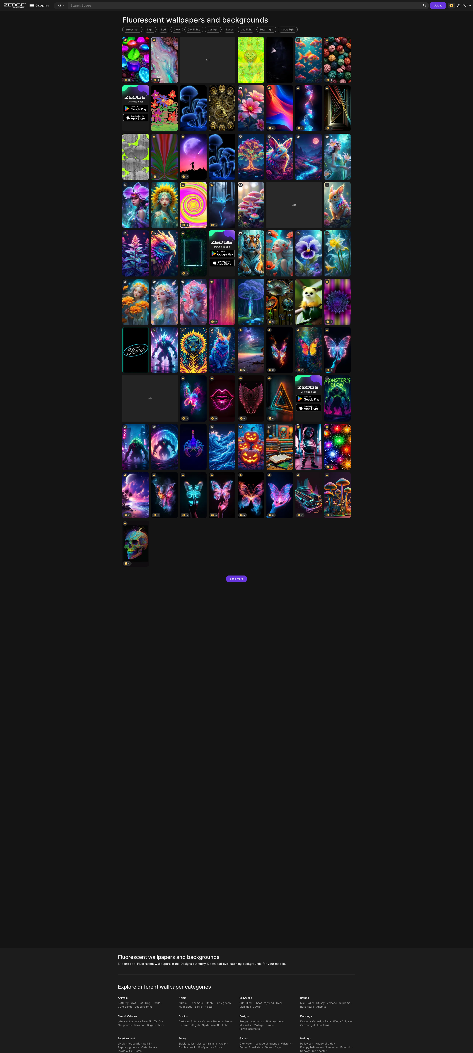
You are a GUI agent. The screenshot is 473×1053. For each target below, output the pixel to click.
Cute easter (319, 1050)
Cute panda (125, 1006)
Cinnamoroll (197, 1002)
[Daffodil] (337, 253)
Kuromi (183, 1002)
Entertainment (126, 1038)
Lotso (138, 1050)
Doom (243, 1047)
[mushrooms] (251, 205)
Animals (123, 997)
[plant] (135, 253)
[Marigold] (135, 302)
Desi (279, 1002)
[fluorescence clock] (222, 108)
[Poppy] (279, 253)
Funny (182, 1038)
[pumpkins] (251, 447)
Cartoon (184, 1021)
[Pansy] (308, 253)
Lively (121, 1043)
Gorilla (156, 1002)
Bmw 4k (147, 1021)
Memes (200, 1043)
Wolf (133, 1002)
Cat (141, 1002)
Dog (147, 1002)
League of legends (267, 1043)
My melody (185, 1006)
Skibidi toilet (186, 1043)
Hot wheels (132, 1021)
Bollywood (245, 997)
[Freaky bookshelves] (279, 447)
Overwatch (246, 1043)
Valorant (286, 1043)
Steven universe (222, 1021)
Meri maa (245, 1006)
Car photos (125, 1025)
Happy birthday (325, 1043)
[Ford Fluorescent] (135, 350)
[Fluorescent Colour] (135, 157)
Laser (229, 29)
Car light (213, 29)
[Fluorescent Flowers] (164, 108)
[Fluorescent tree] (251, 302)
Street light (132, 29)
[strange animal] (222, 350)
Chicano (347, 1021)
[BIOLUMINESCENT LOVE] (193, 447)
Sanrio (199, 1006)
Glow (177, 29)
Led (163, 29)
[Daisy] (164, 302)
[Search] (424, 5)
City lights (194, 29)
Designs (244, 1016)
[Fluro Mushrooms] (193, 108)
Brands (304, 997)
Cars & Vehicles (127, 1016)
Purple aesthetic (249, 1028)
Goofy (218, 1047)
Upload (438, 5)
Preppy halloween (311, 1047)
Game (268, 1047)
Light (150, 29)
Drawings (306, 1016)
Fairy (328, 1021)
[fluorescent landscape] (308, 157)
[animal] (279, 157)
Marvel (206, 1021)
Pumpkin (345, 1047)
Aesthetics (257, 1021)
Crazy (223, 1043)
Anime (182, 997)
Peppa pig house (128, 1047)
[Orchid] (135, 205)
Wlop (336, 1021)
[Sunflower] (164, 205)
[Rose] (193, 302)
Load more (236, 578)
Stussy (320, 1002)
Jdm (120, 1021)
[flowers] (251, 108)
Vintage (259, 1025)
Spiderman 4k (211, 1025)
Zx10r (157, 1021)
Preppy (244, 1021)
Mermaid (317, 1021)
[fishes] (308, 60)
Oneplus (321, 1006)
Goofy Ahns (205, 1047)
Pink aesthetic (275, 1021)
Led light (246, 29)
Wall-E (146, 1043)
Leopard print (143, 1006)
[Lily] (337, 157)
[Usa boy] (308, 447)
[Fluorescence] (279, 60)
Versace (332, 1002)
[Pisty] (308, 302)
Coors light (288, 29)
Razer (310, 1002)
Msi (302, 1002)
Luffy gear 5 (223, 1002)
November (331, 1047)
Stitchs (195, 1021)
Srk (241, 1002)
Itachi (209, 1002)
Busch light (266, 29)
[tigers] (251, 253)
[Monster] (164, 350)
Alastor (209, 1006)
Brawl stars (256, 1047)
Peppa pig (133, 1043)
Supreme (344, 1002)
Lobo (225, 1025)
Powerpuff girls (190, 1025)
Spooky (305, 1050)
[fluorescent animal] (193, 350)
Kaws (269, 1025)
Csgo (278, 1047)
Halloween (306, 1043)
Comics (183, 1016)
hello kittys (307, 1006)
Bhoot (258, 1002)
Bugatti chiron (156, 1025)
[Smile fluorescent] (251, 60)
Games (243, 1038)
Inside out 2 (125, 1050)
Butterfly (123, 1002)
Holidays (305, 1038)
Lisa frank (323, 1025)
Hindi (249, 1002)
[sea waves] (222, 447)
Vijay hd (269, 1002)
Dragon (304, 1021)
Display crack (187, 1047)
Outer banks (149, 1047)
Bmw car (139, 1025)
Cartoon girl (307, 1025)
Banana (212, 1043)
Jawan (257, 1006)
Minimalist (245, 1025)
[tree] (251, 157)
